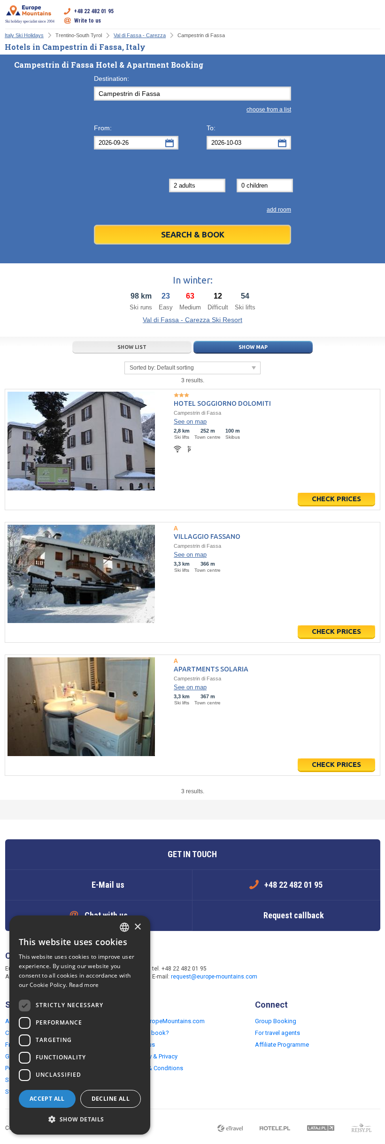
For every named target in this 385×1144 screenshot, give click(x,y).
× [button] (137, 927)
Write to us (87, 20)
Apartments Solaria (211, 669)
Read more (84, 985)
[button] (80, 1119)
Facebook (282, 973)
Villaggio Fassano (207, 536)
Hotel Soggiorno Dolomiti (222, 403)
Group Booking (275, 1021)
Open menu (373, 16)
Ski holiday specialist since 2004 (29, 21)
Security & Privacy (153, 1056)
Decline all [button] (111, 1099)
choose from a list (268, 109)
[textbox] (192, 94)
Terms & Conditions (156, 1068)
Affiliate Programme (282, 1044)
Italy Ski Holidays (24, 35)
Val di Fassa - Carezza (140, 35)
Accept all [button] (47, 1099)
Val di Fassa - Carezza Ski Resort (192, 319)
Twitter (301, 973)
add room (279, 209)
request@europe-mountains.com (214, 976)
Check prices (336, 499)
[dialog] (79, 1025)
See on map (190, 421)
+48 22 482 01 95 (94, 11)
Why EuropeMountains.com (167, 1021)
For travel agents (277, 1032)
